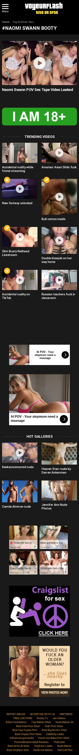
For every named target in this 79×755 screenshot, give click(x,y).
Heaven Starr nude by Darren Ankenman (56, 470)
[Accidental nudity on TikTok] (19, 280)
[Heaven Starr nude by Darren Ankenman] (59, 453)
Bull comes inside (53, 219)
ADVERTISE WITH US (42, 714)
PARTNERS (66, 714)
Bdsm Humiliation (16, 722)
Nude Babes (64, 745)
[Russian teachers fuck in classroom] (59, 280)
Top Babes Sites (41, 722)
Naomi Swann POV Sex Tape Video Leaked (37, 89)
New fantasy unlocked (17, 203)
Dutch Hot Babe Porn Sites (53, 738)
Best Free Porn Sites (28, 726)
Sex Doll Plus (65, 750)
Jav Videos (59, 718)
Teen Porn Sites (53, 726)
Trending (47, 180)
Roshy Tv (42, 718)
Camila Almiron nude (16, 506)
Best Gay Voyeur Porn (24, 730)
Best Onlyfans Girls (18, 750)
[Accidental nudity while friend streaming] (19, 153)
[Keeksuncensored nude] (19, 453)
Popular (7, 271)
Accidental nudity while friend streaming (17, 169)
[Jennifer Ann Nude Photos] (59, 490)
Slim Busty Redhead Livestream (15, 253)
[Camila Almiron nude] (19, 491)
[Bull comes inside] (59, 197)
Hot (7, 180)
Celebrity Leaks (55, 734)
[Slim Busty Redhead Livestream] (19, 237)
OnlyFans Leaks (43, 745)
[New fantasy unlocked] (19, 189)
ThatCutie (59, 742)
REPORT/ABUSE (15, 714)
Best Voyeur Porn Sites (28, 734)
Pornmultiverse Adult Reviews (31, 742)
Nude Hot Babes (43, 750)
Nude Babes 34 (64, 722)
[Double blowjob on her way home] (59, 240)
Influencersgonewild (22, 738)
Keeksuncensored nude (18, 467)
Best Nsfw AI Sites (18, 745)
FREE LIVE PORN (22, 718)
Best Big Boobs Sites (54, 730)
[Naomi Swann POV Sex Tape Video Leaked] (39, 63)
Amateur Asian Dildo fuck (59, 167)
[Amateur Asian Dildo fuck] (59, 153)
